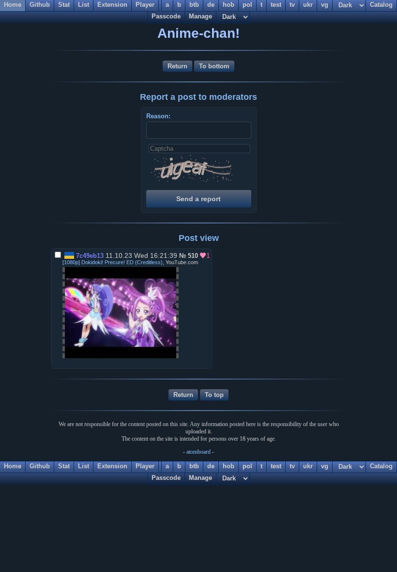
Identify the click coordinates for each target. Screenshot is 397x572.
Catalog (381, 466)
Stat (64, 466)
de (210, 466)
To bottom (214, 66)
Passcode (166, 16)
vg (324, 466)
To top (214, 394)
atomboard (198, 451)
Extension (112, 466)
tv (292, 466)
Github (40, 466)
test (276, 466)
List (83, 466)
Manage (200, 16)
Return (177, 66)
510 (193, 255)
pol (247, 466)
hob (228, 466)
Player (145, 466)
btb (194, 466)
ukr (308, 466)
